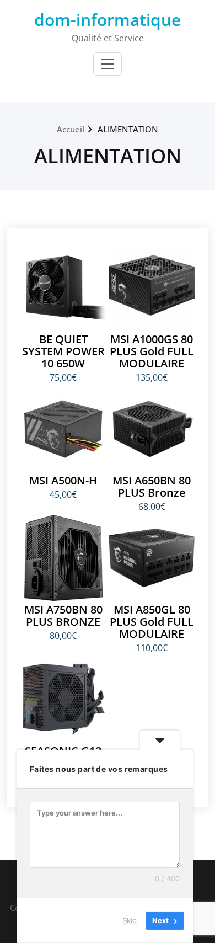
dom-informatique (107, 19)
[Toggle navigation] (107, 64)
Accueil (70, 129)
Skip (129, 920)
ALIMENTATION (128, 129)
